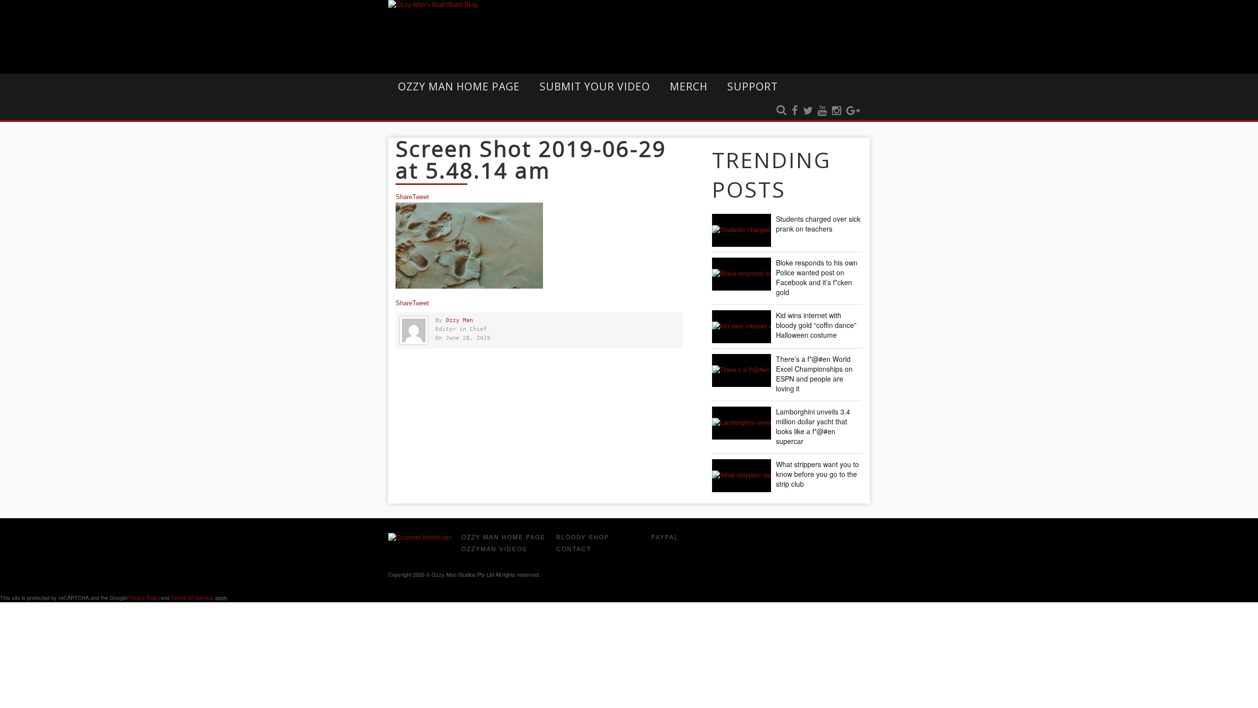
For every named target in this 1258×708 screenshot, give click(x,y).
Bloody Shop (582, 536)
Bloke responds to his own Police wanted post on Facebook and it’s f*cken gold (817, 277)
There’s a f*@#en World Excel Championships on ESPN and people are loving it (814, 373)
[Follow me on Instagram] (836, 111)
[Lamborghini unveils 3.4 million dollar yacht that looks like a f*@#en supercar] (741, 423)
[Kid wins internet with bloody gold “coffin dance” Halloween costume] (741, 326)
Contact (573, 548)
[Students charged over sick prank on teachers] (741, 230)
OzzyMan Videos (494, 548)
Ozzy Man (459, 320)
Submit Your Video (595, 86)
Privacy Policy (144, 597)
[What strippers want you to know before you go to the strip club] (741, 475)
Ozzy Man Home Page (459, 86)
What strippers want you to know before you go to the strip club (817, 474)
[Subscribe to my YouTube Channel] (822, 111)
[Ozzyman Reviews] (420, 537)
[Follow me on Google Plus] (853, 111)
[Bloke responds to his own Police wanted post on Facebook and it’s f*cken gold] (741, 274)
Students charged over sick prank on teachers (818, 224)
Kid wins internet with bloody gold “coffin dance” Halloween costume (816, 325)
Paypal (665, 536)
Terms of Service (192, 597)
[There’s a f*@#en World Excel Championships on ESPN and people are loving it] (741, 370)
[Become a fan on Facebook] (795, 111)
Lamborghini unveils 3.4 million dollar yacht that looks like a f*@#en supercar (813, 426)
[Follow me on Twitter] (808, 111)
